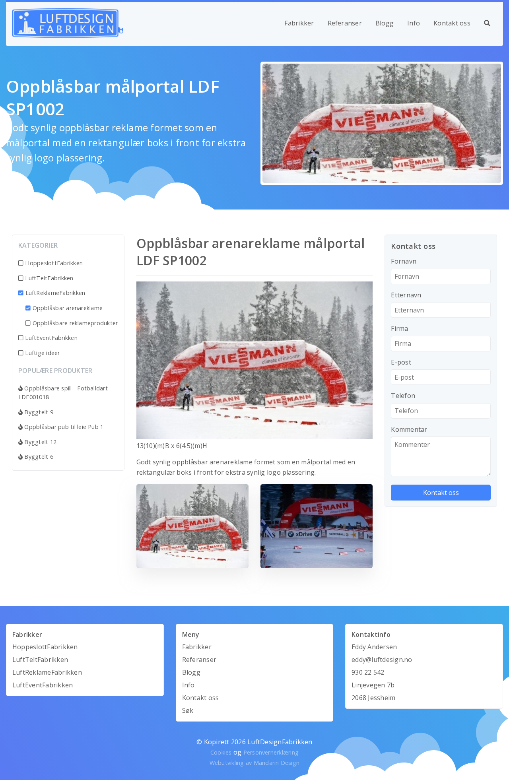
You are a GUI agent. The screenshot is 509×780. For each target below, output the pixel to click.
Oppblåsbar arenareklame (68, 308)
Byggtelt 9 (38, 412)
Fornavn (403, 261)
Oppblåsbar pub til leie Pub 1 (63, 427)
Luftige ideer (41, 353)
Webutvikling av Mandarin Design (254, 762)
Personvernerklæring (271, 752)
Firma (399, 328)
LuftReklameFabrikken (55, 293)
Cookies (221, 752)
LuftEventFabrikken (50, 337)
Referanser (345, 23)
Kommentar (409, 429)
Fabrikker (299, 23)
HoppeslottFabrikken (53, 263)
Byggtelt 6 (38, 456)
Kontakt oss (451, 23)
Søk (188, 710)
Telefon (403, 395)
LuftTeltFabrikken (48, 278)
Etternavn (406, 295)
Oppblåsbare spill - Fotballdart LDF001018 (63, 392)
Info (413, 23)
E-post (401, 362)
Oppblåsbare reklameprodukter (74, 323)
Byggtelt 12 (39, 442)
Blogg (384, 23)
